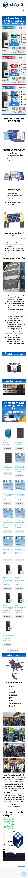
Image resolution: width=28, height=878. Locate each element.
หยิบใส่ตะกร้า (7, 449)
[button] (9, 290)
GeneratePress (21, 866)
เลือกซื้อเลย (14, 44)
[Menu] (24, 10)
